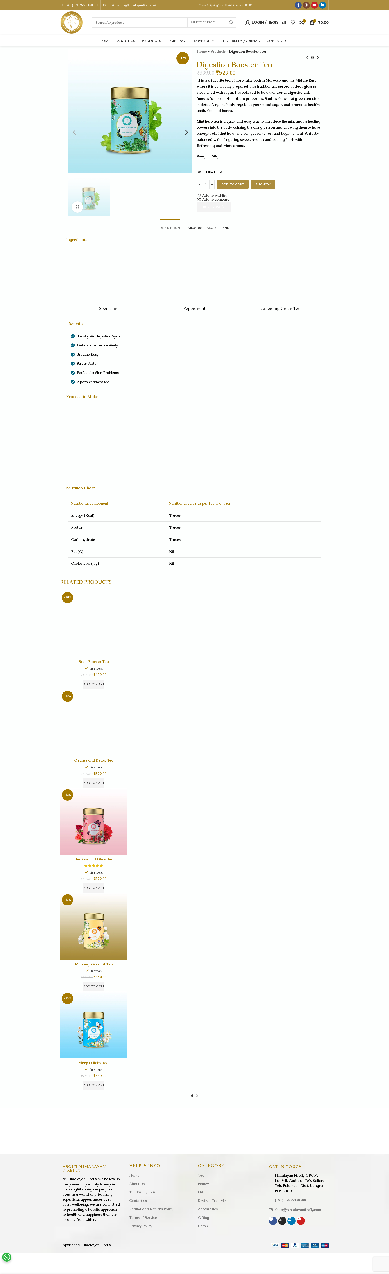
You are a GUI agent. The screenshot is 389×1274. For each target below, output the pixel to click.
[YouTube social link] (314, 5)
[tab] (170, 225)
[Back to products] (312, 57)
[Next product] (318, 57)
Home (202, 51)
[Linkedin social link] (322, 5)
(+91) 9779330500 (85, 5)
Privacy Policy (140, 1226)
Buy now (263, 184)
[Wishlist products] (292, 22)
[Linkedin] (291, 1221)
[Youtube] (301, 1221)
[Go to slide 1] (192, 1095)
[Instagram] (282, 1221)
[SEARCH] (231, 22)
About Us (137, 1183)
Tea (201, 1175)
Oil (200, 1192)
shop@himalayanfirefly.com (137, 5)
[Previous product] (307, 57)
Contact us (138, 1200)
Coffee (203, 1226)
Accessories (208, 1209)
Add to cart (233, 184)
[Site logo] (71, 22)
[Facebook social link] (298, 5)
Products (218, 51)
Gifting (203, 1217)
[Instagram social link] (306, 5)
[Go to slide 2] (197, 1095)
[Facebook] (273, 1221)
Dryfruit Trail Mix (212, 1200)
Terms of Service (143, 1217)
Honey (203, 1183)
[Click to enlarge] (77, 207)
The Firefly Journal (145, 1192)
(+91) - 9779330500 (290, 1200)
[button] (74, 132)
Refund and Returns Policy (151, 1209)
